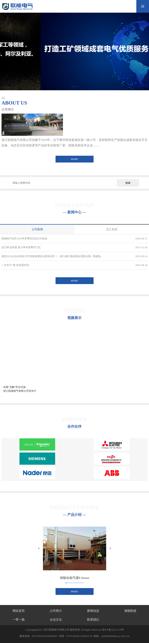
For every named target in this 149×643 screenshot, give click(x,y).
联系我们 (93, 619)
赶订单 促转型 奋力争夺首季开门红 (21, 247)
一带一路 (19, 619)
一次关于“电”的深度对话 (15, 265)
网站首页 (19, 610)
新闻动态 (93, 610)
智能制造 (130, 610)
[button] (38, 548)
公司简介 (56, 610)
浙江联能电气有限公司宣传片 (19, 391)
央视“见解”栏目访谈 (14, 387)
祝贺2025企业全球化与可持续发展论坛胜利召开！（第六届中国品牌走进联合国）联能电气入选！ (53, 256)
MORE (74, 159)
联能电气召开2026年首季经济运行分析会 (24, 238)
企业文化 (56, 619)
